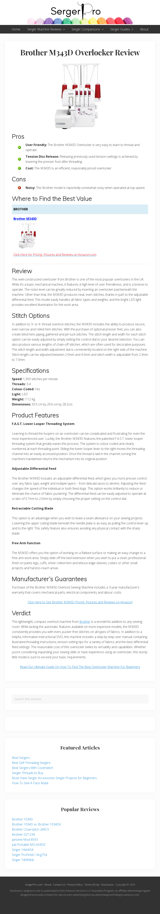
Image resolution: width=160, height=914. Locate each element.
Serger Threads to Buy (27, 773)
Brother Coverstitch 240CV (30, 829)
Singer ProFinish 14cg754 (29, 855)
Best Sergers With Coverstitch (32, 768)
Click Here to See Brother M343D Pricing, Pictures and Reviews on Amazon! (80, 602)
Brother (84, 621)
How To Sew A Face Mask (30, 783)
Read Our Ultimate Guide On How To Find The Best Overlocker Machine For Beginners (80, 667)
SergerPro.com (34, 884)
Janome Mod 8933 (25, 839)
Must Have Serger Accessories (33, 778)
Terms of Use (92, 884)
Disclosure (107, 884)
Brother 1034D (22, 819)
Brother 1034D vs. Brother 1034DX (36, 824)
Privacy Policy (75, 884)
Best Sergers (21, 758)
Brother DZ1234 (23, 834)
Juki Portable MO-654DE (28, 844)
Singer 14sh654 (22, 850)
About (47, 884)
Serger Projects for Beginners (76, 778)
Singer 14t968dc (23, 860)
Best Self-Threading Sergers (31, 763)
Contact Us (59, 884)
